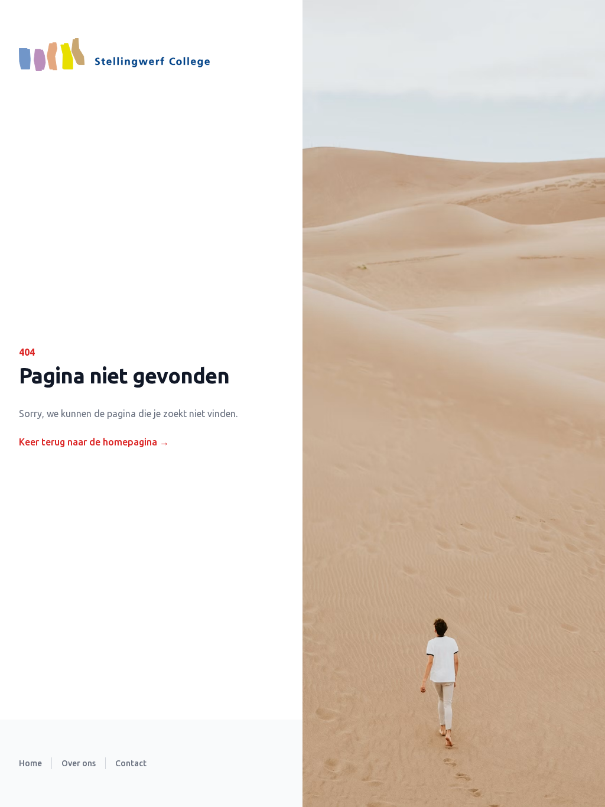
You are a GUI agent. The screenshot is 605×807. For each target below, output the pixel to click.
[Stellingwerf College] (114, 54)
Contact (131, 763)
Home (30, 763)
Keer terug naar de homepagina (94, 442)
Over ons (78, 763)
